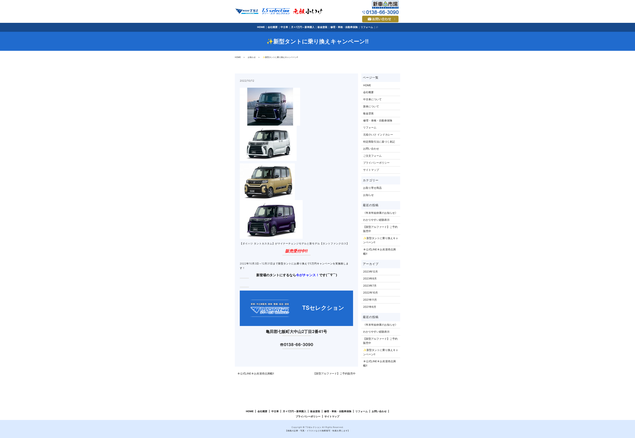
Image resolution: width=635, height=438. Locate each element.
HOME (261, 27)
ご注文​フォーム (372, 155)
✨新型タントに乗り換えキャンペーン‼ (380, 240)
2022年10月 (370, 292)
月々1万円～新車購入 (303, 27)
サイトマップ (371, 169)
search (379, 27)
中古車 (284, 27)
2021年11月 (370, 299)
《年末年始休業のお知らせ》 (380, 212)
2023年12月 (370, 271)
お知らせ (252, 57)
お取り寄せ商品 (372, 187)
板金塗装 (322, 27)
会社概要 (273, 27)
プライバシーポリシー (376, 162)
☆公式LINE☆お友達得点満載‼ (255, 373)
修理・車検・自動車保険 (344, 27)
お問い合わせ (371, 148)
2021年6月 (369, 306)
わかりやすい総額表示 (376, 219)
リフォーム (367, 27)
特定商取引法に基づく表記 (379, 141)
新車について (371, 106)
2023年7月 (370, 285)
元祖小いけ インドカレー (378, 134)
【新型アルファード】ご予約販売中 (334, 373)
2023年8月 (370, 278)
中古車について (372, 99)
